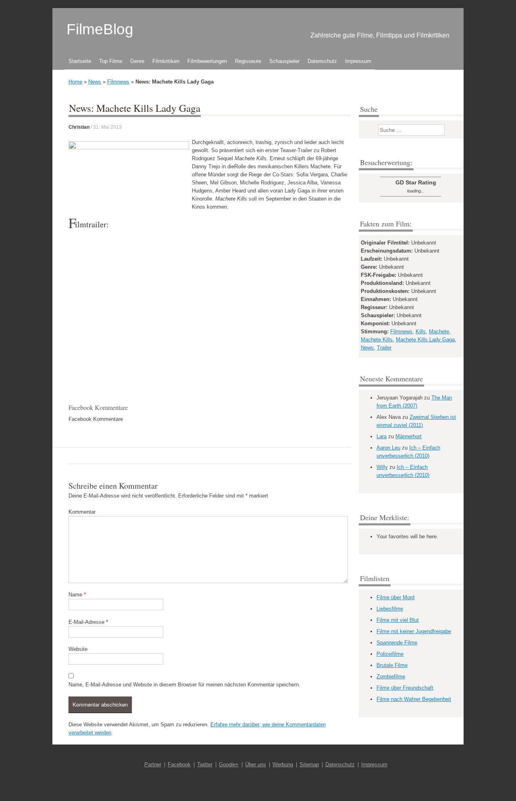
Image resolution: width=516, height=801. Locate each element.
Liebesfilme (390, 609)
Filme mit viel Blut (398, 620)
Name (77, 595)
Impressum (358, 61)
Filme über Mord (395, 597)
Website (78, 649)
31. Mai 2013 (107, 127)
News (94, 82)
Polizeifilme (390, 654)
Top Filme (110, 61)
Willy (382, 467)
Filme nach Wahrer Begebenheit (414, 699)
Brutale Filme (392, 665)
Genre (137, 61)
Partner (152, 764)
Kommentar (82, 512)
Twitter (204, 764)
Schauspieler (284, 61)
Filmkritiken (165, 61)
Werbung (283, 764)
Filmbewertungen (207, 61)
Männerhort (408, 436)
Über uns (255, 764)
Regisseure (248, 61)
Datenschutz (322, 61)
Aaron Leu (388, 448)
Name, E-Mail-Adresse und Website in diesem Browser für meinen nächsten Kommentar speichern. (184, 685)
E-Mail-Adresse (88, 622)
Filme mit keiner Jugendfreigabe (414, 631)
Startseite (80, 61)
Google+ (229, 764)
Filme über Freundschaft (405, 688)
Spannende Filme (397, 643)
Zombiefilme (391, 676)
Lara (382, 436)
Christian (79, 127)
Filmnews (118, 82)
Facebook (179, 764)
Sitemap (309, 764)
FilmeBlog (100, 29)
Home (75, 82)
